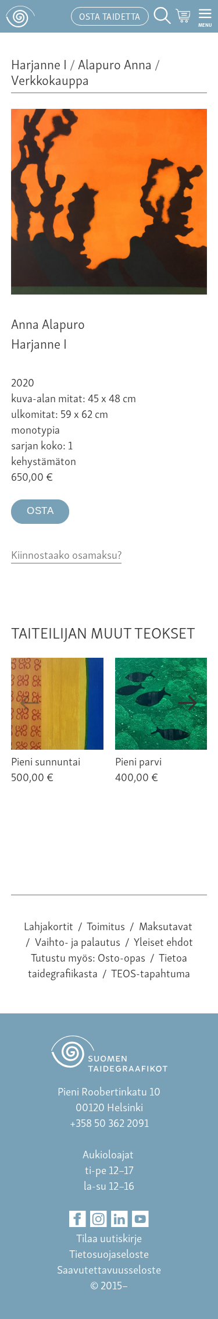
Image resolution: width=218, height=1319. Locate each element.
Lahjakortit (48, 925)
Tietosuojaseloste (109, 1253)
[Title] (109, 290)
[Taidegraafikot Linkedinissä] (119, 1219)
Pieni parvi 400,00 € (138, 768)
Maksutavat (165, 925)
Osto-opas (121, 957)
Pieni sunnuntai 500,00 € (45, 768)
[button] (30, 703)
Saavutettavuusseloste (109, 1269)
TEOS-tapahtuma (150, 972)
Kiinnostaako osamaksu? (66, 554)
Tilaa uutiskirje (109, 1237)
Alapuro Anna (115, 63)
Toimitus (106, 925)
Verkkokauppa (50, 79)
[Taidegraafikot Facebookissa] (77, 1219)
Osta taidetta (110, 16)
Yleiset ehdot (163, 941)
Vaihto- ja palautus (77, 941)
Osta (40, 510)
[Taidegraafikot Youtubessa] (140, 1219)
